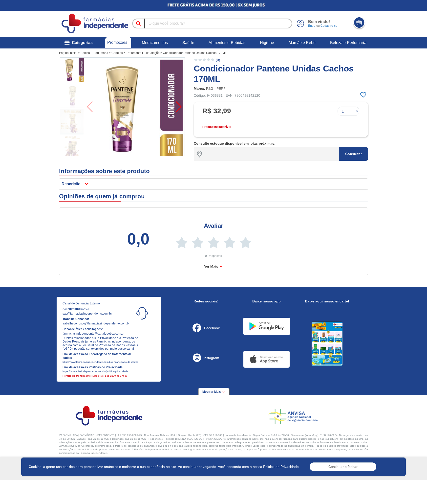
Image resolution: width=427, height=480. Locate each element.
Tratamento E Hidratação (143, 53)
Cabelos (117, 53)
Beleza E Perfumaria (94, 53)
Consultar (353, 154)
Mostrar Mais (212, 391)
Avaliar (213, 225)
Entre (312, 25)
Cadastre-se (328, 25)
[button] (72, 69)
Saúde (188, 43)
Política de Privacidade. (281, 467)
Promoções (117, 42)
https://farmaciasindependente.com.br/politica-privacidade (95, 371)
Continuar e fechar (343, 467)
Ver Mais (211, 266)
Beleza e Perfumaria (348, 43)
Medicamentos (155, 43)
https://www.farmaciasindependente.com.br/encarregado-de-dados (100, 362)
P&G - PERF (216, 89)
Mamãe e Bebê (302, 43)
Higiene (267, 43)
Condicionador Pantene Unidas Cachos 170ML (195, 53)
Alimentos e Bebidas (227, 43)
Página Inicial (68, 53)
